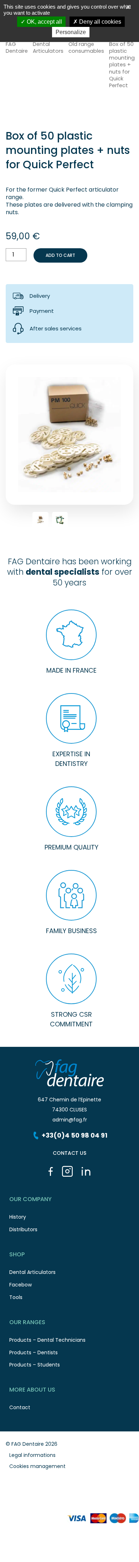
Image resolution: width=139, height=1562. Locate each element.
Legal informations (32, 1455)
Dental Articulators (48, 48)
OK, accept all (43, 22)
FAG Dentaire (17, 48)
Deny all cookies (99, 22)
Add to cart (60, 255)
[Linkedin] (86, 1171)
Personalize (71, 32)
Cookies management (37, 1466)
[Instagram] (67, 1171)
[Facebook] (50, 1171)
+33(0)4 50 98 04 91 (74, 1135)
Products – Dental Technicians (47, 1340)
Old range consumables (86, 48)
